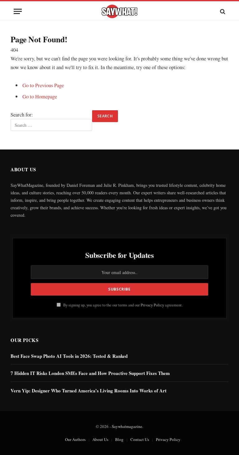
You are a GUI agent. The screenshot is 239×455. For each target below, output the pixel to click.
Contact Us (139, 439)
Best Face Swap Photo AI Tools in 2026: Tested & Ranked (69, 356)
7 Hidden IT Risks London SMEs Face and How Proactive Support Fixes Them (90, 373)
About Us (100, 439)
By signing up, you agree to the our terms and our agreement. (122, 305)
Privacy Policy (152, 305)
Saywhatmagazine (127, 426)
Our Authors (75, 439)
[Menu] (18, 11)
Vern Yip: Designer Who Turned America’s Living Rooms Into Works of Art (88, 390)
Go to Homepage (39, 96)
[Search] (222, 11)
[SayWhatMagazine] (119, 11)
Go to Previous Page (43, 85)
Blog (119, 439)
